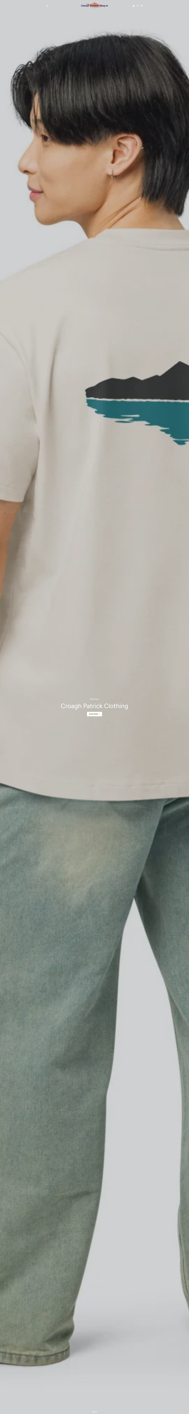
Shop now (94, 714)
